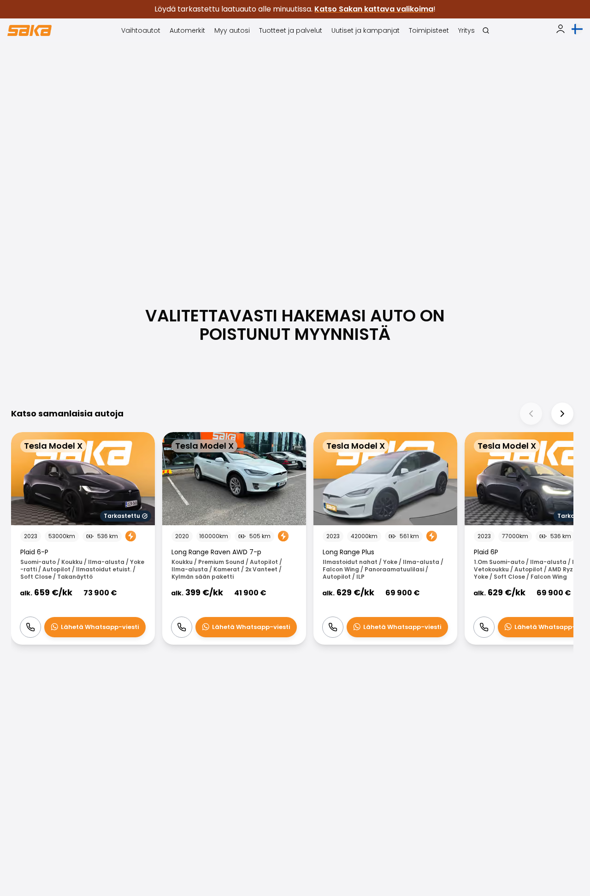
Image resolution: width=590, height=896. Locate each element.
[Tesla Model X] (83, 538)
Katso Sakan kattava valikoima (373, 9)
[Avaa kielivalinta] (577, 29)
